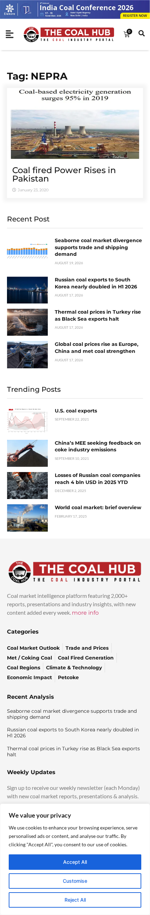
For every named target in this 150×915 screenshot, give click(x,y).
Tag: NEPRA (37, 76)
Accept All (75, 862)
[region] (75, 859)
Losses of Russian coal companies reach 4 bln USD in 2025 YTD (97, 478)
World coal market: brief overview (98, 507)
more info (85, 612)
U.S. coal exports (76, 411)
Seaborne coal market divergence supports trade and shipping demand (98, 247)
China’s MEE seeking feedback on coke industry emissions (98, 446)
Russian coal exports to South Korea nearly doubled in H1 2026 (96, 283)
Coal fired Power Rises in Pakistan (64, 174)
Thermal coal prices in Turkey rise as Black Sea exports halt (98, 315)
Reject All (75, 900)
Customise (75, 881)
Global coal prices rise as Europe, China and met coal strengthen (96, 347)
